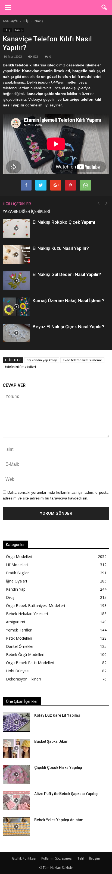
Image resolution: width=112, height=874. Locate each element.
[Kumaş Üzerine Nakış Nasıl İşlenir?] (16, 307)
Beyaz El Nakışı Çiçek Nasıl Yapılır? (68, 326)
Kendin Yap (16, 589)
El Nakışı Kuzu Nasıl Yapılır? (61, 248)
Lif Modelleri (17, 564)
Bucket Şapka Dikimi (52, 741)
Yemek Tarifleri (19, 630)
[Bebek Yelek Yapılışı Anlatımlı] (16, 826)
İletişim (94, 858)
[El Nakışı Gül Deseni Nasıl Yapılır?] (16, 280)
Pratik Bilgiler (17, 572)
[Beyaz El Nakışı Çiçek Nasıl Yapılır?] (16, 333)
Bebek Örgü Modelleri (25, 654)
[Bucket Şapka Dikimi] (16, 748)
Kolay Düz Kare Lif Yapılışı (57, 715)
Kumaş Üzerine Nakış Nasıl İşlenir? (68, 300)
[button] (104, 7)
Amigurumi (15, 621)
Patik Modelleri (19, 638)
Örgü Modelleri (19, 556)
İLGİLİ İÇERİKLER (17, 204)
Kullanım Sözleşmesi (56, 858)
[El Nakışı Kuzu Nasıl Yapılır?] (16, 254)
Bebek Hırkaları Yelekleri (27, 613)
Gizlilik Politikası (24, 858)
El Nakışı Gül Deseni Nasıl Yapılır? (67, 274)
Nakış (19, 30)
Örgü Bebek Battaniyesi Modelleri (35, 605)
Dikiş (10, 597)
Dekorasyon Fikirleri (23, 679)
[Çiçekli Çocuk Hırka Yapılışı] (16, 774)
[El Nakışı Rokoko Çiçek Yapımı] (16, 228)
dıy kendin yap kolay (42, 360)
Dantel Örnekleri (20, 646)
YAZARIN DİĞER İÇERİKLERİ (26, 211)
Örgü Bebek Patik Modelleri (30, 662)
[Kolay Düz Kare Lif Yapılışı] (16, 722)
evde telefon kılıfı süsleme (82, 360)
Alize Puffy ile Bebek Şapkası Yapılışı (66, 794)
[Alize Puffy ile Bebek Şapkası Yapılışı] (16, 800)
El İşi (7, 30)
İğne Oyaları (16, 581)
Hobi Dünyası (17, 670)
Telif (80, 858)
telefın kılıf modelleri (20, 366)
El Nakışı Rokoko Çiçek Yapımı (64, 222)
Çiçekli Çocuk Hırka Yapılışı (58, 767)
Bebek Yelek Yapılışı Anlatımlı (60, 820)
